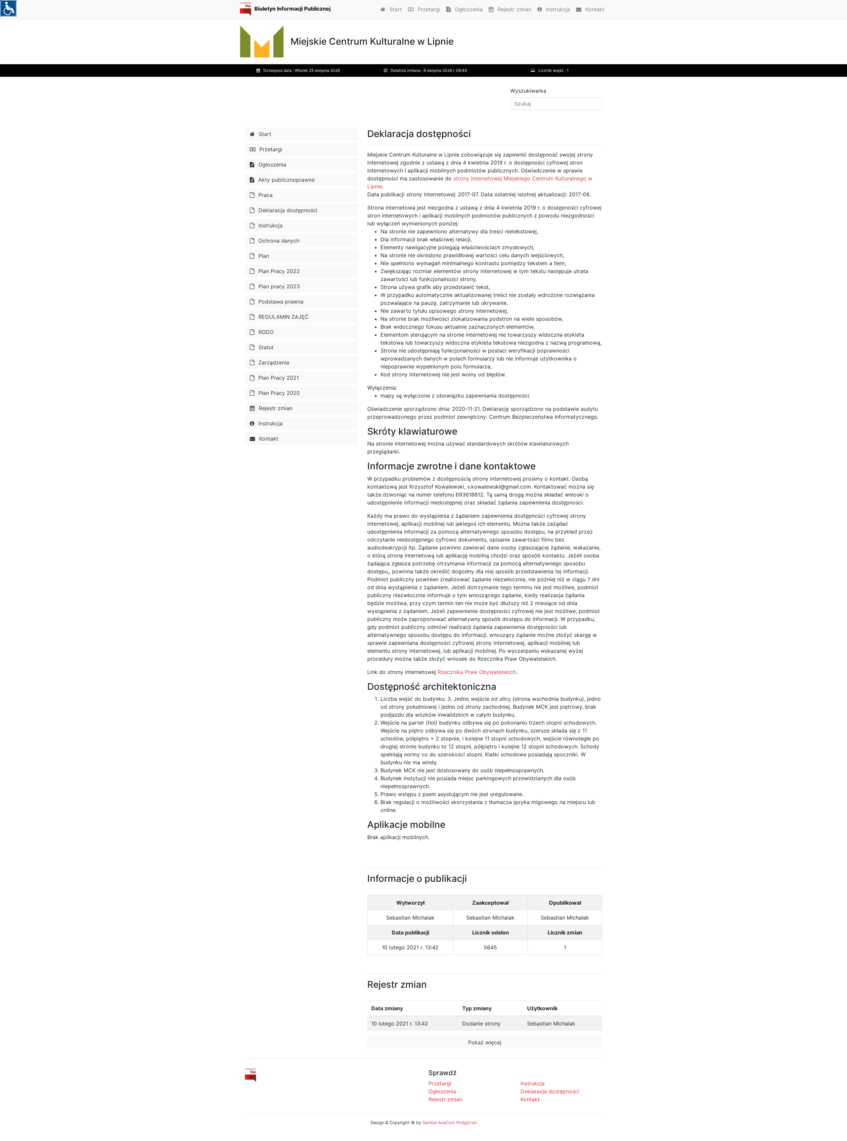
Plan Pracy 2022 (278, 271)
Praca (265, 195)
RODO (265, 332)
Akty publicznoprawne (286, 179)
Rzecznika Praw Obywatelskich (477, 672)
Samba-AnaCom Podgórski (450, 1122)
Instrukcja (557, 9)
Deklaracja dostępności (287, 210)
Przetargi (428, 9)
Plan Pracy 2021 (278, 377)
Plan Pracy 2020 (278, 393)
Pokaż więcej (484, 1042)
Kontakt (594, 9)
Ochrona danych (278, 240)
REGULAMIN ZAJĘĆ (283, 316)
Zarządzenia (273, 362)
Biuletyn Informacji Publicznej (292, 8)
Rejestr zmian (513, 9)
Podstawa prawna (280, 301)
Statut (265, 347)
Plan (263, 256)
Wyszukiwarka (528, 90)
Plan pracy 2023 (278, 286)
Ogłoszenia (468, 9)
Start (395, 9)
